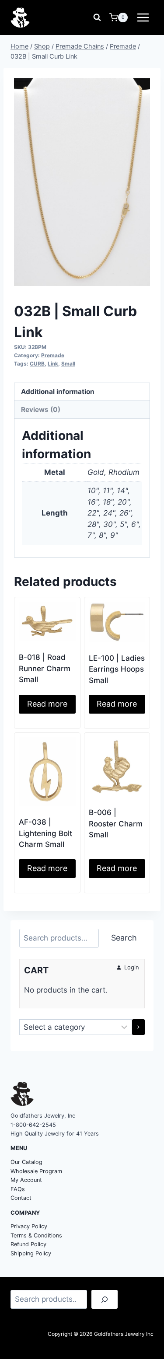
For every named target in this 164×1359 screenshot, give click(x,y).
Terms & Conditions (36, 1235)
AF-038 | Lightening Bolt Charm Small (45, 833)
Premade (52, 355)
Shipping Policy (30, 1253)
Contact (20, 1198)
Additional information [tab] (57, 391)
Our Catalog (26, 1162)
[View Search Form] (97, 17)
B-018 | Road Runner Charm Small (44, 668)
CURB (37, 363)
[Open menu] (143, 17)
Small (68, 363)
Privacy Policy (28, 1226)
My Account (26, 1180)
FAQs (17, 1189)
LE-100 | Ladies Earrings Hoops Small (117, 669)
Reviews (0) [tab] (40, 409)
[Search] (104, 1299)
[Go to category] (138, 1027)
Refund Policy (28, 1244)
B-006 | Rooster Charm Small (116, 823)
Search (124, 937)
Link (53, 363)
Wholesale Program (36, 1171)
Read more (47, 703)
